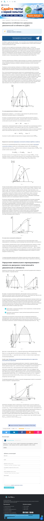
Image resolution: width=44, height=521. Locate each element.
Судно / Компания (10, 471)
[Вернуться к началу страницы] (42, 516)
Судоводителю (8, 20)
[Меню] (2, 2)
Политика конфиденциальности (10, 509)
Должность (8, 463)
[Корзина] (12, 2)
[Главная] (4, 2)
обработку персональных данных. (17, 485)
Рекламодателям (7, 507)
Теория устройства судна (15, 20)
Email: (5, 459)
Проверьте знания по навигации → (14, 31)
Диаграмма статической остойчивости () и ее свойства (27, 141)
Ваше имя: (6, 455)
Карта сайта (26, 509)
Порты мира (26, 507)
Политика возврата (7, 510)
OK (6, 517)
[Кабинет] (10, 2)
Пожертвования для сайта (9, 506)
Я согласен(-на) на (14, 485)
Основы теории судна (23, 20)
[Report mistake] (41, 518)
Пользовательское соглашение (10, 512)
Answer (5, 447)
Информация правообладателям (10, 513)
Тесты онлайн (26, 506)
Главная (3, 20)
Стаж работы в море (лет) (11, 467)
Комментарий (6, 475)
